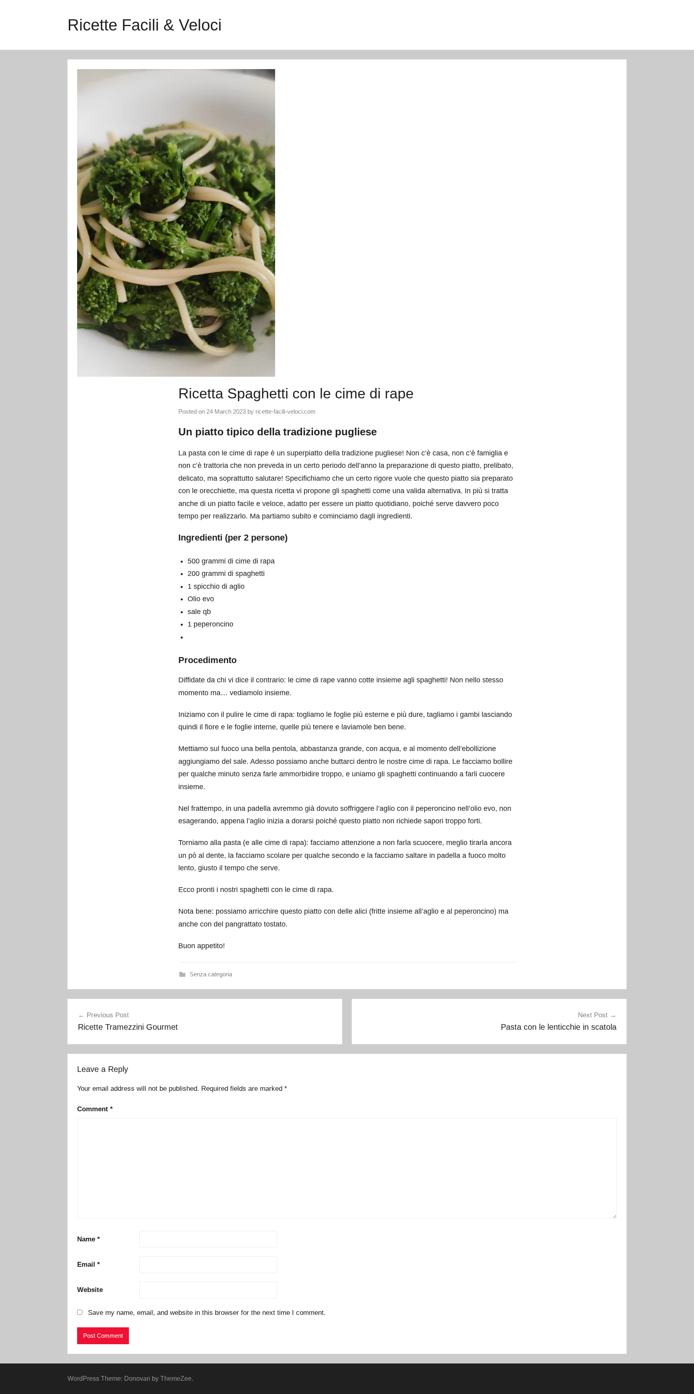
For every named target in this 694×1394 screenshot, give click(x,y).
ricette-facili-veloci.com (285, 411)
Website (90, 1290)
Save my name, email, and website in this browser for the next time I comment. (207, 1312)
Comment (95, 1109)
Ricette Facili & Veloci (144, 25)
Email (88, 1264)
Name (88, 1239)
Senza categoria (211, 974)
